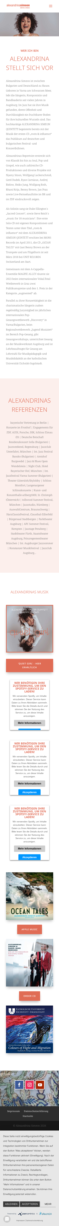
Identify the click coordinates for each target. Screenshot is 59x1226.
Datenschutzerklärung (36, 1111)
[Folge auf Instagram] (29, 1084)
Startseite (28, 1116)
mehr (48, 1204)
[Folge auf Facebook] (19, 1084)
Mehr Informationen (29, 722)
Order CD (29, 995)
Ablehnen (11, 1204)
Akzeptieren (29, 792)
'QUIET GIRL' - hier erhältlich (29, 665)
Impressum (13, 1111)
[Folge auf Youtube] (40, 1084)
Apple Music (30, 929)
